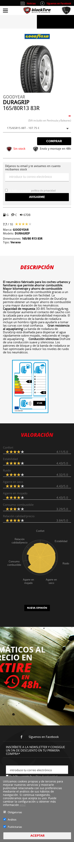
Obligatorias (15, 812)
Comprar (54, 141)
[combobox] (37, 128)
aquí (23, 805)
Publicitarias (15, 827)
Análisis (12, 819)
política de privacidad (43, 190)
